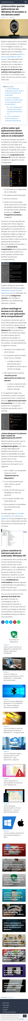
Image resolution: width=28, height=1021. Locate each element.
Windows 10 (10, 997)
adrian (7, 17)
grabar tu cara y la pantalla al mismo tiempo (12, 56)
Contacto (5, 1007)
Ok (24, 1016)
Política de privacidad (9, 1012)
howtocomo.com (7, 2)
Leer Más (21, 1019)
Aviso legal (6, 1005)
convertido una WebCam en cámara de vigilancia (12, 516)
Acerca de (6, 1003)
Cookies (5, 1010)
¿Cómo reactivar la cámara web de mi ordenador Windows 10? (13, 118)
